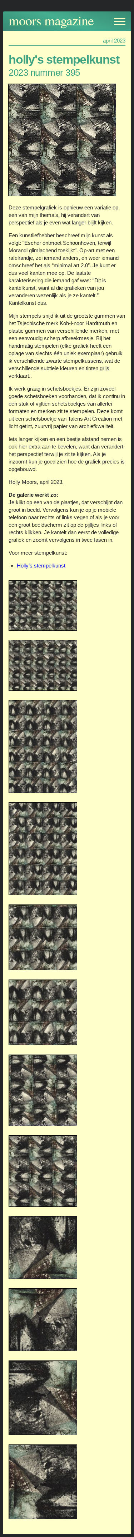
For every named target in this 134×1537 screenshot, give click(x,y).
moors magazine (51, 20)
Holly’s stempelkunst (41, 565)
